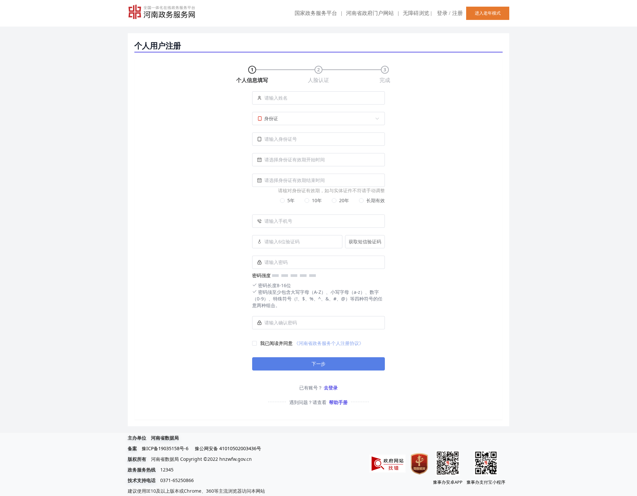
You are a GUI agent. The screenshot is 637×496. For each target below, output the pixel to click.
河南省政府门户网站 (370, 13)
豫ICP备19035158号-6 (165, 448)
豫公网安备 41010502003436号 (228, 448)
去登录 (331, 387)
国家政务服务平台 (316, 13)
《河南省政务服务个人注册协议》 (329, 343)
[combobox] (318, 159)
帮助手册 (338, 402)
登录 (442, 13)
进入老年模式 (488, 13)
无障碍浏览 (417, 13)
